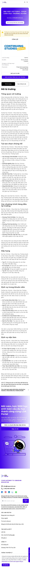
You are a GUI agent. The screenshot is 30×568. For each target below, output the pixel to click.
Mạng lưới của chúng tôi (7, 515)
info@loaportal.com (9, 486)
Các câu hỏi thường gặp (8, 535)
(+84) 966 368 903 (9, 488)
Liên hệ (3, 532)
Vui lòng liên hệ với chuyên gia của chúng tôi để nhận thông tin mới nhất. (16, 33)
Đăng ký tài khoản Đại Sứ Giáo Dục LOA (12, 524)
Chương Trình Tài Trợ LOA (8, 547)
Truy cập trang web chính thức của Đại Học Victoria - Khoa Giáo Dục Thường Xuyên (13, 390)
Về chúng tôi (4, 544)
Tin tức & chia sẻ (6, 521)
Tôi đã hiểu (5, 564)
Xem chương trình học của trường (15, 22)
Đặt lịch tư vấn (15, 73)
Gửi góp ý (4, 538)
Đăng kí (26, 500)
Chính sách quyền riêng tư (16, 561)
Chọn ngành (4, 518)
